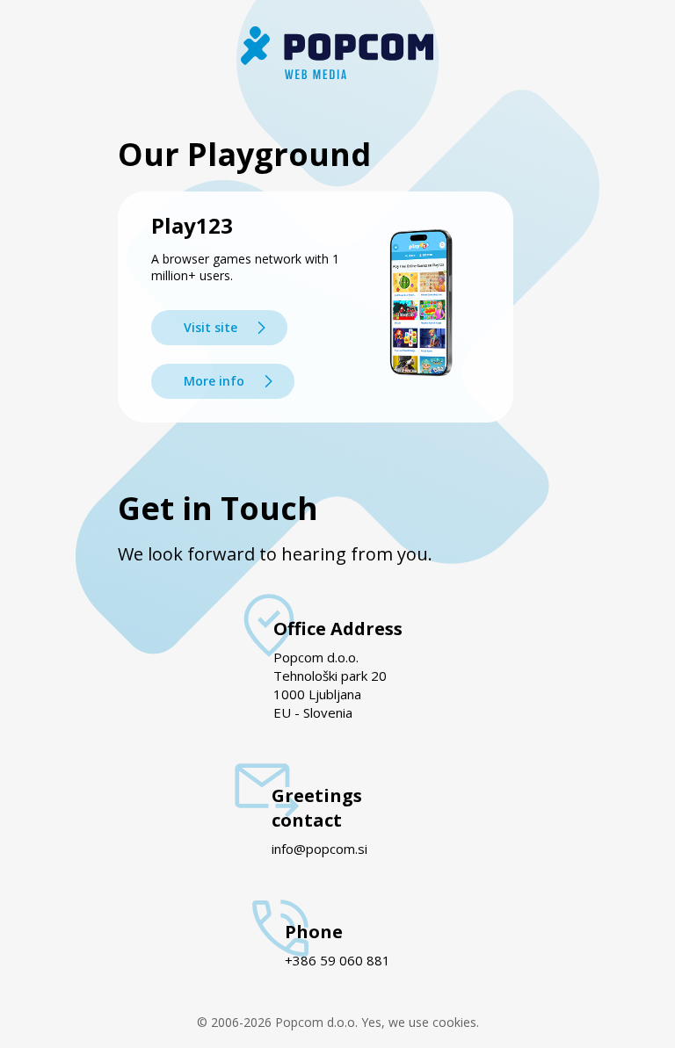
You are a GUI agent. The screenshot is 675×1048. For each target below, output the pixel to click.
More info (214, 380)
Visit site (210, 327)
